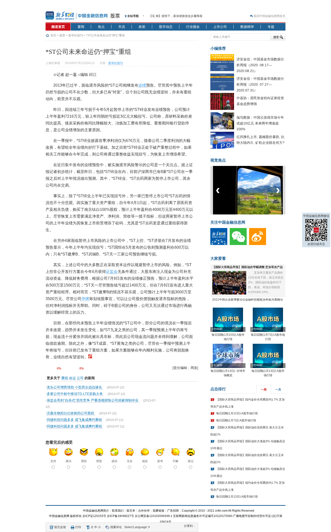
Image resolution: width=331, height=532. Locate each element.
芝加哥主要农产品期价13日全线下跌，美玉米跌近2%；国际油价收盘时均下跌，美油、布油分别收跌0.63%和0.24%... (266, 282)
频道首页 (58, 27)
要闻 (81, 27)
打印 (78, 527)
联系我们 (118, 510)
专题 (271, 27)
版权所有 (76, 516)
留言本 (130, 510)
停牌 (85, 299)
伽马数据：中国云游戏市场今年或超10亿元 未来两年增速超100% (260, 123)
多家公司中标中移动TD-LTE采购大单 (75, 394)
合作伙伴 (144, 510)
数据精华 (247, 27)
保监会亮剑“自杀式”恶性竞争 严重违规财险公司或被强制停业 (93, 400)
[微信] (239, 244)
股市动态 (166, 27)
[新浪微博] (258, 244)
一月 (278, 389)
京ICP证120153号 (94, 516)
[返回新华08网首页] (90, 357)
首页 (53, 35)
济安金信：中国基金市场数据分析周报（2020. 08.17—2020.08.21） (260, 65)
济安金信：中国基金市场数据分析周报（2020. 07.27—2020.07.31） (260, 84)
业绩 (142, 85)
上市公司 (220, 27)
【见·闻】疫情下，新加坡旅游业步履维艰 (175, 16)
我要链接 (158, 510)
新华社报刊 (75, 35)
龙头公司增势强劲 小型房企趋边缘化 (75, 387)
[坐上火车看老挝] (256, 213)
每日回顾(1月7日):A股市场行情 (236, 420)
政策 (142, 27)
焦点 (101, 27)
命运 (72, 378)
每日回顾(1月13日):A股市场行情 (237, 496)
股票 (115, 15)
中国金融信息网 (59, 516)
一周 (264, 389)
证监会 (112, 272)
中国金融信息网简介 (96, 510)
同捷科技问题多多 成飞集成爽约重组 (74, 420)
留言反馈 (60, 527)
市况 (121, 27)
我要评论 (116, 527)
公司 (80, 378)
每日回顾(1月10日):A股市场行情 (237, 413)
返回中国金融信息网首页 (269, 16)
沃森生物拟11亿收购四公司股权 (71, 413)
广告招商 (173, 510)
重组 (64, 378)
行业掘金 (193, 27)
